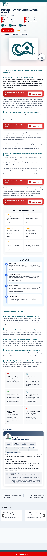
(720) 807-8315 (23, 1)
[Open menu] (44, 4)
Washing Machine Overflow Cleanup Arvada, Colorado (11, 495)
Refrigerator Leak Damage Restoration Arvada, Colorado (38, 495)
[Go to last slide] (3, 515)
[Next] (44, 515)
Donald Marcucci (8, 517)
